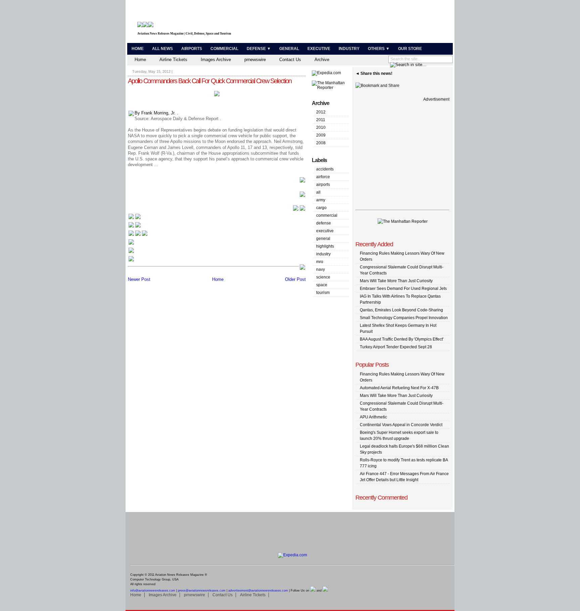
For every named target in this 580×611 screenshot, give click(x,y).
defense (323, 223)
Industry (349, 48)
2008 (321, 143)
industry (323, 254)
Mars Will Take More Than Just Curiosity (396, 280)
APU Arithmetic (373, 417)
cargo (321, 207)
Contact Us (290, 59)
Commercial (224, 48)
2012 (321, 112)
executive (325, 230)
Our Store (410, 48)
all (318, 192)
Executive (318, 48)
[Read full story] (302, 181)
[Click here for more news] (134, 218)
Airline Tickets (173, 59)
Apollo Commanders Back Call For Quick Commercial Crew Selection (209, 81)
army (320, 200)
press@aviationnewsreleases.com (202, 590)
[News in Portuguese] (138, 235)
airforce (323, 176)
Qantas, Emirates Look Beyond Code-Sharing (401, 310)
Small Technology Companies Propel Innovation (404, 317)
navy (320, 269)
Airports (191, 48)
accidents (325, 169)
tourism (323, 292)
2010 (321, 127)
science (323, 277)
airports (323, 184)
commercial (326, 215)
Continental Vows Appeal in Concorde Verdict (401, 424)
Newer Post (139, 279)
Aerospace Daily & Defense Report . (186, 118)
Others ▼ (379, 48)
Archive (322, 59)
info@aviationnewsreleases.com (152, 590)
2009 (321, 135)
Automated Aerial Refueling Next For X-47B (399, 388)
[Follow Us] (131, 244)
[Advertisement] (372, 23)
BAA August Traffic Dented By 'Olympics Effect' (401, 339)
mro (319, 261)
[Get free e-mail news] (134, 227)
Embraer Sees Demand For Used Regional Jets (403, 288)
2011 (320, 119)
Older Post (295, 279)
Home (138, 48)
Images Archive (216, 59)
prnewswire (255, 59)
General (289, 48)
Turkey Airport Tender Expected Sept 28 (396, 347)
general (323, 238)
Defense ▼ (259, 48)
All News (162, 48)
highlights (325, 246)
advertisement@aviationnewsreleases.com (258, 590)
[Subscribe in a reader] (131, 261)
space (321, 285)
